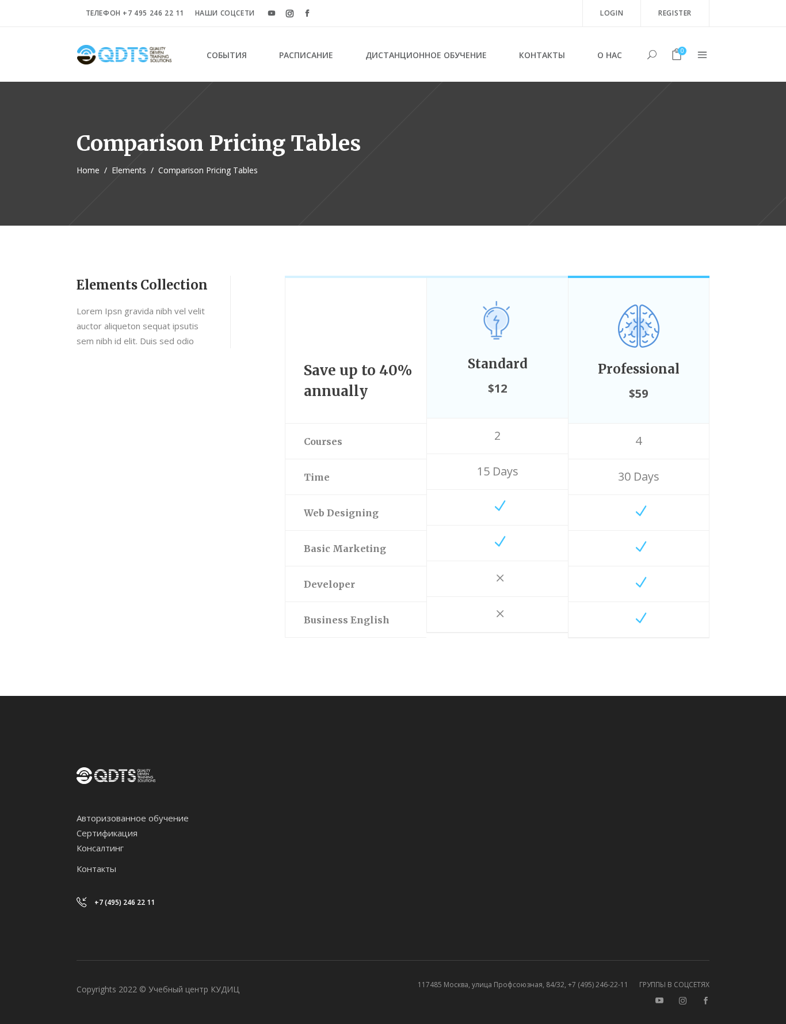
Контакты (96, 868)
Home (88, 170)
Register (675, 13)
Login (611, 13)
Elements (129, 170)
